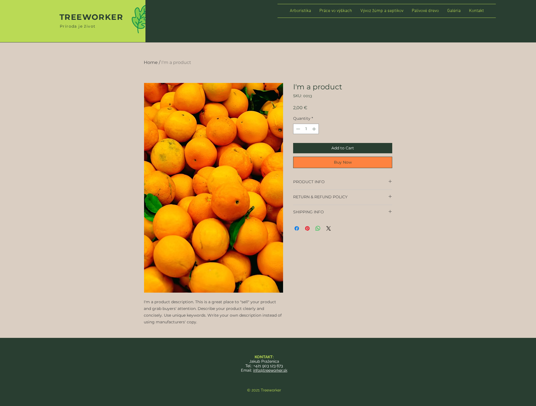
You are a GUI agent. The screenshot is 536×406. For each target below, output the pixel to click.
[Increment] (314, 129)
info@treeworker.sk (270, 370)
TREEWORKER (91, 17)
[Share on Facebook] (296, 228)
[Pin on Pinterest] (307, 228)
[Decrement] (297, 129)
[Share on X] (328, 228)
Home (151, 62)
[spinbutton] (306, 129)
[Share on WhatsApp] (318, 228)
